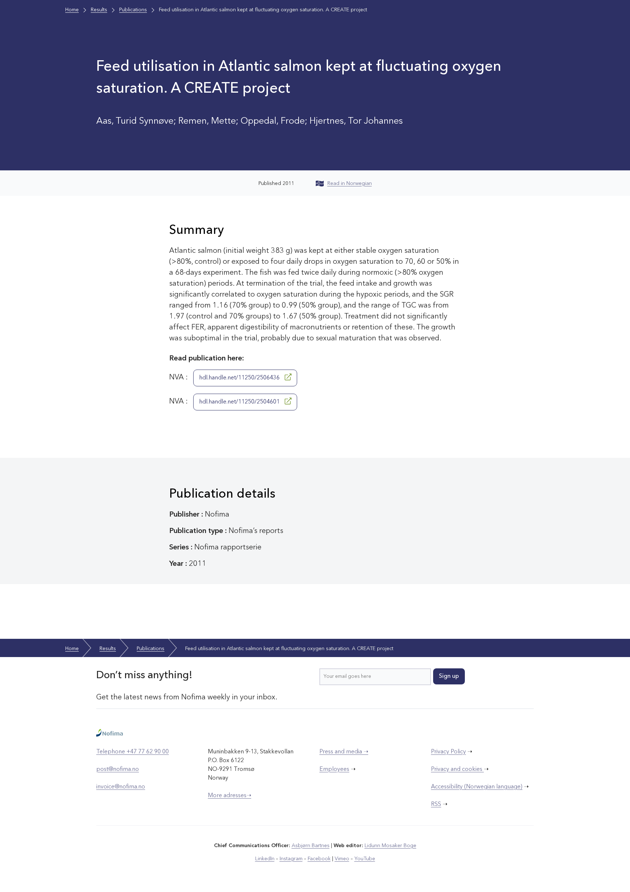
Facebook (319, 858)
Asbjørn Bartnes (311, 845)
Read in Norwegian (349, 183)
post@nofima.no (117, 769)
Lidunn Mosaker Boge (390, 845)
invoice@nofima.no (120, 787)
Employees (334, 769)
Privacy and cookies (457, 769)
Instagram (291, 858)
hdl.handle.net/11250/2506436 (240, 378)
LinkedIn (265, 858)
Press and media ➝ (343, 752)
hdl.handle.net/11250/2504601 (240, 402)
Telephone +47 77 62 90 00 (132, 752)
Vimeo (342, 858)
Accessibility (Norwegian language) (476, 787)
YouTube (364, 858)
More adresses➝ (229, 796)
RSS (436, 804)
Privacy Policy (448, 752)
